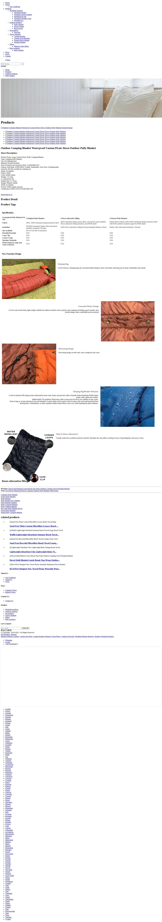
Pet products (14, 30)
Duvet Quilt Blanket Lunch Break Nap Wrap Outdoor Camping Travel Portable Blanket (39, 489)
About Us (8, 580)
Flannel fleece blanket (21, 40)
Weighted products (16, 11)
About (7, 5)
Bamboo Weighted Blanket (104, 636)
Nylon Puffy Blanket (8, 497)
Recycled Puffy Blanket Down (11, 508)
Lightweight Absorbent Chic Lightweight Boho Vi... (33, 552)
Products (8, 9)
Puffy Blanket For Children (10, 501)
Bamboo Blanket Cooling (10, 636)
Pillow (12, 44)
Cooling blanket (19, 36)
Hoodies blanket (19, 42)
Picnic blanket (19, 26)
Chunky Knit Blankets (22, 38)
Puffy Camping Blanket (9, 505)
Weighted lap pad (20, 17)
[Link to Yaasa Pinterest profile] (10, 630)
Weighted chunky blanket (23, 15)
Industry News (10, 592)
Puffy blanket (18, 24)
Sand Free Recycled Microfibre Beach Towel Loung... (34, 543)
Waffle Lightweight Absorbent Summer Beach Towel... (34, 534)
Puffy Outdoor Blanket (9, 507)
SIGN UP (26, 628)
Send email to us (6, 195)
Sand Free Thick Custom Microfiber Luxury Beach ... (34, 526)
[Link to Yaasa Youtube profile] (8, 630)
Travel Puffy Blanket (8, 510)
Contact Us (9, 601)
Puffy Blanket (6, 499)
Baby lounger (19, 50)
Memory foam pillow (21, 46)
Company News (11, 590)
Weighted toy (18, 20)
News (7, 52)
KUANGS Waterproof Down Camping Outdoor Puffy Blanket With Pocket (31, 491)
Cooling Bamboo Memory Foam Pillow (47, 636)
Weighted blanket (20, 13)
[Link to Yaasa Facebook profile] (2, 630)
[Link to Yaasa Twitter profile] (4, 630)
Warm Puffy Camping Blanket (11, 512)
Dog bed (17, 32)
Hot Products (5, 634)
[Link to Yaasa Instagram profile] (6, 630)
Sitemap (14, 634)
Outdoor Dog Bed (67, 636)
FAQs (7, 54)
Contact (8, 56)
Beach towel (18, 28)
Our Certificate (15, 7)
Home (7, 3)
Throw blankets (15, 34)
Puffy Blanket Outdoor (9, 503)
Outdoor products (16, 22)
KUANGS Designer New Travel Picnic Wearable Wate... (35, 569)
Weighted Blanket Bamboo (84, 636)
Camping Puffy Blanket (9, 495)
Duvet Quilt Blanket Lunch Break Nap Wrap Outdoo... (35, 560)
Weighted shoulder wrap (22, 18)
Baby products (15, 48)
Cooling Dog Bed (26, 636)
